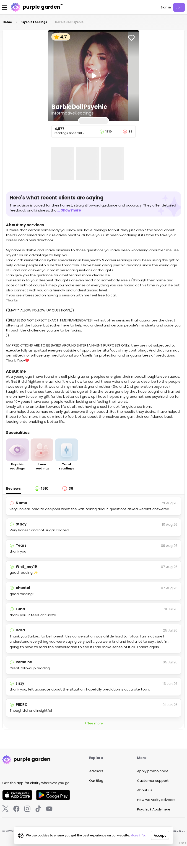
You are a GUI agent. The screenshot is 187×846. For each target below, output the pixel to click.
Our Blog (96, 780)
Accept (160, 835)
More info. (137, 835)
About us (144, 790)
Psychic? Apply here (153, 809)
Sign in (166, 7)
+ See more (93, 723)
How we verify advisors (156, 799)
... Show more (69, 210)
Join (179, 7)
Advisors (96, 771)
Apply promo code (153, 771)
